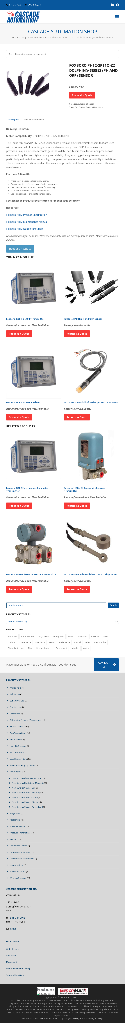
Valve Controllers (18, 871)
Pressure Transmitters (20, 832)
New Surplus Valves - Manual (25, 802)
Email (13, 928)
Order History (12, 949)
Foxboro (102, 107)
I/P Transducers (17, 752)
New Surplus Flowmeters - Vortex (27, 778)
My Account (11, 962)
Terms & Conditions (15, 975)
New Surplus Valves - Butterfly (26, 792)
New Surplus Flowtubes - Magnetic (28, 783)
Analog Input (15, 687)
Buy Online (80, 107)
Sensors (14, 839)
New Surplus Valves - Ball (23, 787)
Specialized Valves (18, 845)
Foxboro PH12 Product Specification (26, 214)
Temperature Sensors (20, 852)
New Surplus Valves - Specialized (27, 807)
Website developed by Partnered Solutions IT (42, 1018)
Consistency (15, 707)
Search (113, 605)
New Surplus (100, 642)
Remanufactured (44, 648)
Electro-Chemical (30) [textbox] (62, 621)
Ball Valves (15, 694)
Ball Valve (12, 636)
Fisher (71, 636)
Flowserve (82, 636)
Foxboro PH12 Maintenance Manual (26, 221)
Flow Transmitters (18, 733)
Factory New (91, 107)
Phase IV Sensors (16, 648)
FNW (106, 636)
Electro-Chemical (86, 103)
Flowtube (95, 636)
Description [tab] (14, 119)
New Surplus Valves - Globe (25, 797)
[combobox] (62, 621)
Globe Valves (16, 739)
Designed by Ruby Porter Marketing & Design (83, 1018)
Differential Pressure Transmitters (25, 720)
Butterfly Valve (27, 636)
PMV (30, 648)
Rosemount (61, 648)
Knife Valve (64, 642)
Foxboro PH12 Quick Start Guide (24, 228)
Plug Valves (15, 813)
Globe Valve (25, 642)
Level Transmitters (18, 759)
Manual (77, 642)
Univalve (75, 648)
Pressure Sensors (18, 826)
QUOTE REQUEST (35, 5)
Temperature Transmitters (22, 858)
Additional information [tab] (34, 119)
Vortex (86, 648)
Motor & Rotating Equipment (23, 765)
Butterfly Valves (17, 700)
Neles (87, 642)
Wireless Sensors (18, 878)
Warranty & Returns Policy (18, 968)
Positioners (15, 819)
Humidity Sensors (18, 746)
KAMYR (52, 642)
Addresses (11, 955)
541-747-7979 (15, 5)
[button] (117, 16)
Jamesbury (40, 642)
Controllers (15, 713)
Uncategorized (16, 865)
